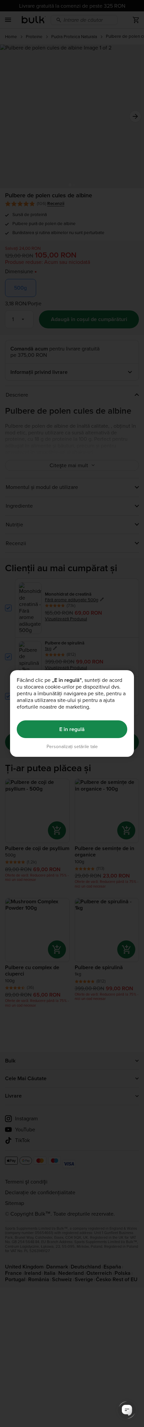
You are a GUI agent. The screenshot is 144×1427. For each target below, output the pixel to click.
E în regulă (72, 729)
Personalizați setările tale (72, 746)
